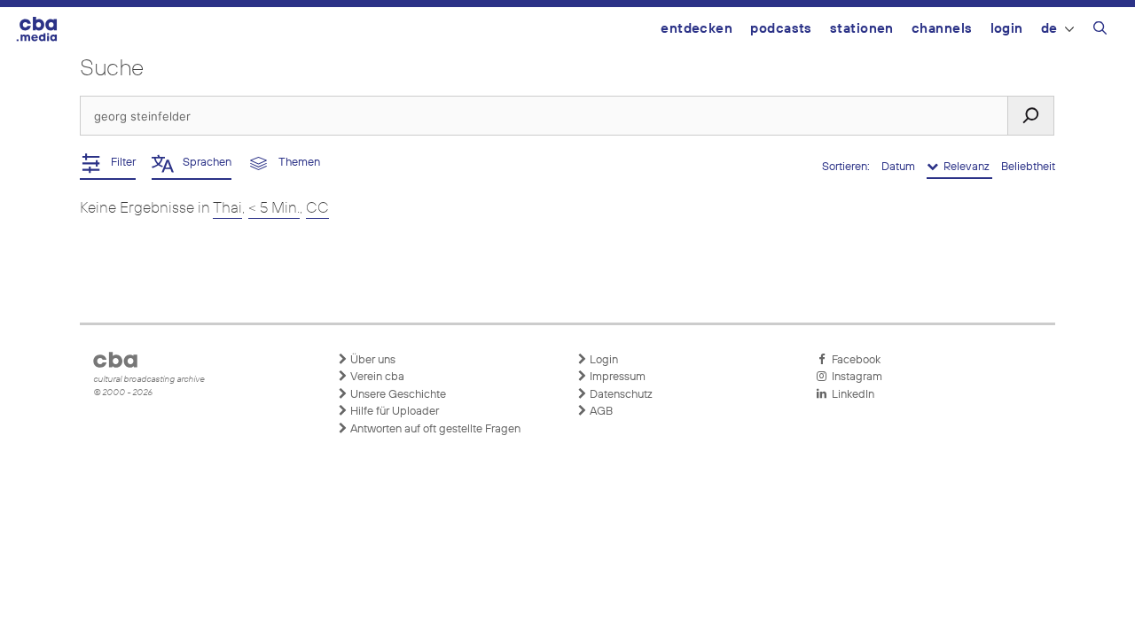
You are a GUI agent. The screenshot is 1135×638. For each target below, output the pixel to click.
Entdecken (696, 28)
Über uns (371, 360)
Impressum (616, 377)
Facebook (853, 360)
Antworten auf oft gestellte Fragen (434, 429)
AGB (600, 411)
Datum (899, 167)
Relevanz (965, 167)
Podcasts (781, 28)
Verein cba (376, 377)
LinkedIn (850, 395)
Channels (942, 28)
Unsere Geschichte (397, 395)
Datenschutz (620, 395)
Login (1006, 28)
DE (1049, 28)
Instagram (854, 377)
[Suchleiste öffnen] (1100, 31)
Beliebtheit (1028, 167)
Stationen (862, 28)
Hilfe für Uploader (393, 411)
